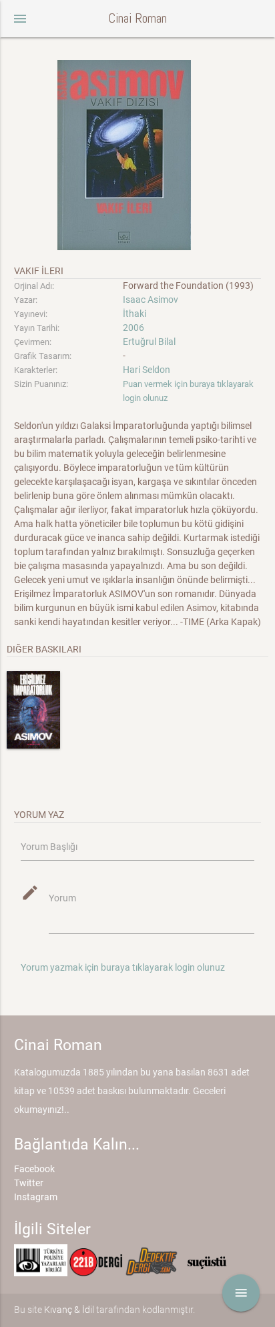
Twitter (28, 1183)
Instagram (35, 1197)
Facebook (34, 1169)
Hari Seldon (146, 369)
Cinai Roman (137, 18)
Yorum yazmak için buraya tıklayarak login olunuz (123, 967)
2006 (133, 327)
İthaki (134, 313)
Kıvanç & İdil (69, 1309)
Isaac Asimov (150, 299)
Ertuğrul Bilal (149, 341)
